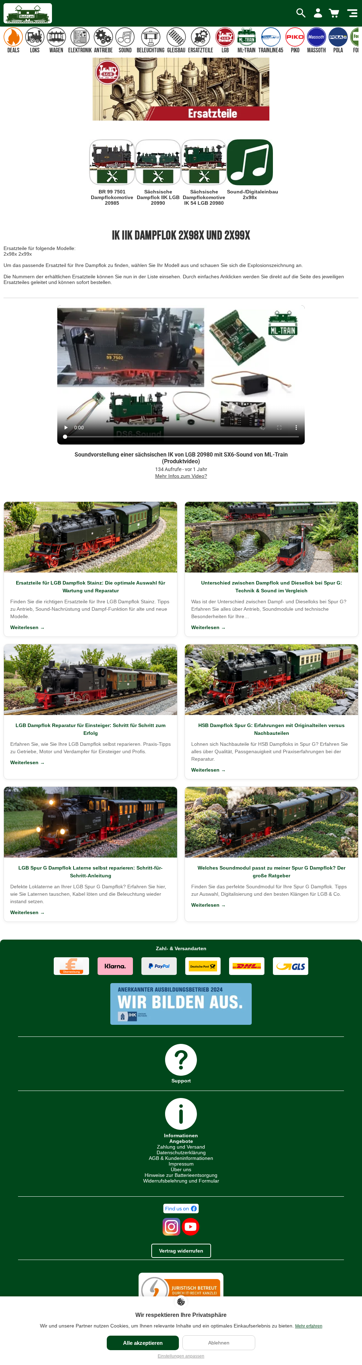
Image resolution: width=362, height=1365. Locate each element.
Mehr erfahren (308, 1326)
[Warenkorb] (335, 13)
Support (181, 1080)
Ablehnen (218, 1343)
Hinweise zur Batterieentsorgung (181, 1175)
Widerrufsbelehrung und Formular (181, 1180)
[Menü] (352, 13)
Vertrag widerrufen (181, 1251)
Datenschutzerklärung (181, 1152)
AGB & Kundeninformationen (181, 1158)
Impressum (181, 1163)
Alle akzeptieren (143, 1343)
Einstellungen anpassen (181, 1356)
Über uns (181, 1169)
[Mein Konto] (318, 13)
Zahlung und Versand (181, 1146)
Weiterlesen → (27, 627)
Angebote (181, 1141)
